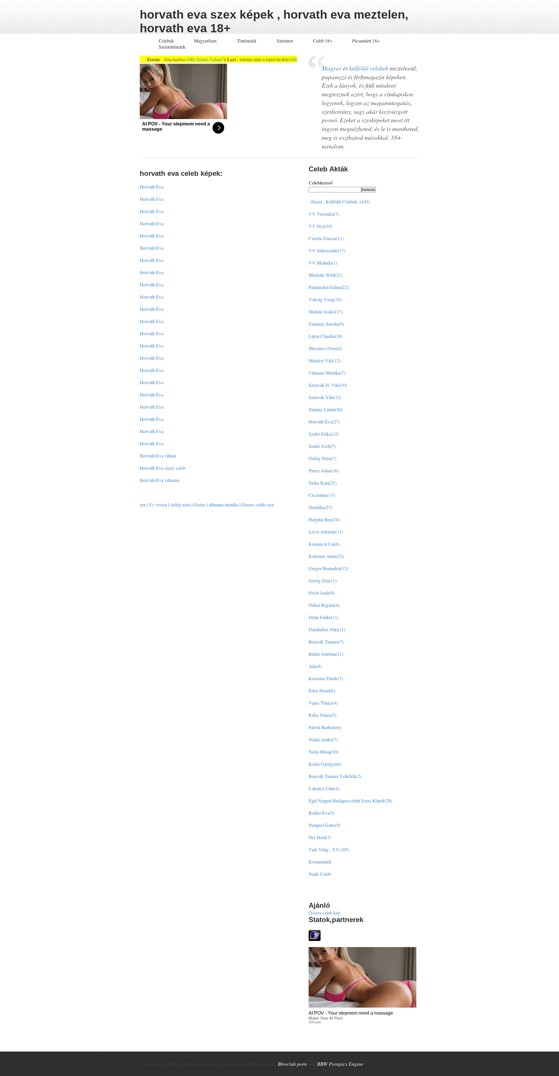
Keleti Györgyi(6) (325, 764)
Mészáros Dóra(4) (325, 348)
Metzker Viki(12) (325, 360)
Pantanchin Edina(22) (329, 287)
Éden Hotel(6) (322, 690)
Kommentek (320, 862)
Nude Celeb (320, 874)
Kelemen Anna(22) (326, 556)
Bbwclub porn (292, 1063)
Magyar (332, 68)
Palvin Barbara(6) (325, 727)
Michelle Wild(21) (325, 275)
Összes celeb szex (258, 504)
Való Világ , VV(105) (329, 849)
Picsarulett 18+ (366, 41)
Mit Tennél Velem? (189, 59)
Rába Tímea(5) (322, 715)
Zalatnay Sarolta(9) (326, 324)
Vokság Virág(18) (325, 299)
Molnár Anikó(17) (325, 312)
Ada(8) (315, 666)
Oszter (200, 504)
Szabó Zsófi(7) (322, 446)
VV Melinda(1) (323, 263)
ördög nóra (180, 504)
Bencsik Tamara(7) (326, 642)
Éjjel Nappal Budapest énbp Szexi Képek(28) (350, 800)
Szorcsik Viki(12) (325, 397)
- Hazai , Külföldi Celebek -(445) (339, 201)
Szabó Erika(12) (324, 434)
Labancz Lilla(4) (324, 788)
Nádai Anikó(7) (323, 739)
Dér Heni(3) (320, 837)
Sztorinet (285, 41)
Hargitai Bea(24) (324, 519)
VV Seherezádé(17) (327, 250)
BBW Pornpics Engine (340, 1063)
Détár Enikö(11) (324, 617)
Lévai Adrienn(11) (326, 532)
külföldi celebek (368, 68)
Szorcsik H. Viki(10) (328, 385)
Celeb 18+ (322, 41)
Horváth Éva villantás (160, 480)
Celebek (166, 41)
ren (143, 504)
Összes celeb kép (324, 913)
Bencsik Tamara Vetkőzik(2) (335, 776)
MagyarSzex (205, 41)
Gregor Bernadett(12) (328, 568)
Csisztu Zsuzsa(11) (326, 238)
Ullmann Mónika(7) (327, 373)
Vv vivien (158, 504)
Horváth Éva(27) (324, 422)
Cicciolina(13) (322, 495)
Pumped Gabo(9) (324, 825)
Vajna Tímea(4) (323, 703)
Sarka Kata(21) (323, 483)
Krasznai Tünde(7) (326, 678)
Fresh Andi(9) (322, 593)
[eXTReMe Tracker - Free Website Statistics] (315, 939)
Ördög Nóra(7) (322, 458)
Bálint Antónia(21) (326, 654)
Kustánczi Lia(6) (324, 544)
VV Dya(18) (320, 226)
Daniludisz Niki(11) (327, 629)
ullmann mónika (223, 504)
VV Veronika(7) (324, 214)
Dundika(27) (320, 507)
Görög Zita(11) (323, 580)
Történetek (246, 41)
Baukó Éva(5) (322, 813)
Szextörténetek (172, 47)
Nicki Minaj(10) (323, 752)
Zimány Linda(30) (325, 409)
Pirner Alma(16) (324, 470)
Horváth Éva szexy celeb (162, 468)
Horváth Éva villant (158, 456)
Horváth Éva (151, 187)
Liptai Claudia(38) (325, 336)
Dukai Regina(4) (324, 605)
